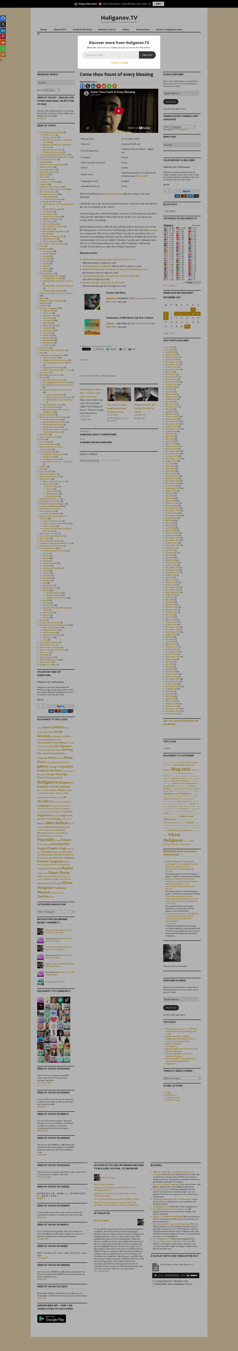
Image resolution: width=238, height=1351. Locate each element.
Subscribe (147, 55)
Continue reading (119, 62)
